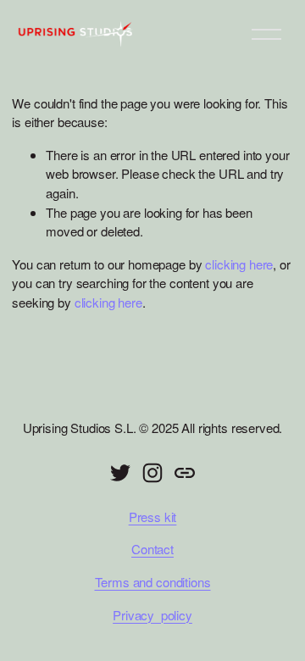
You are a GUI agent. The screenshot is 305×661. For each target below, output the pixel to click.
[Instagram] (152, 473)
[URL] (185, 473)
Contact (152, 549)
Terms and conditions (153, 582)
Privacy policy (152, 615)
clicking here (239, 264)
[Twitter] (120, 473)
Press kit (153, 516)
